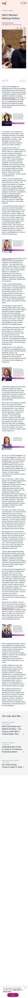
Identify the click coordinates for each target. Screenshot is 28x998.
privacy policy (7, 991)
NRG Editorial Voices (8, 22)
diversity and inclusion (8, 98)
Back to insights (8, 10)
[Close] (25, 988)
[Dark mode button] (3, 81)
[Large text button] (24, 81)
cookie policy (16, 989)
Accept (13, 995)
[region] (14, 992)
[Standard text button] (21, 81)
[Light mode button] (6, 81)
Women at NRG (6, 257)
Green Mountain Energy (11, 194)
